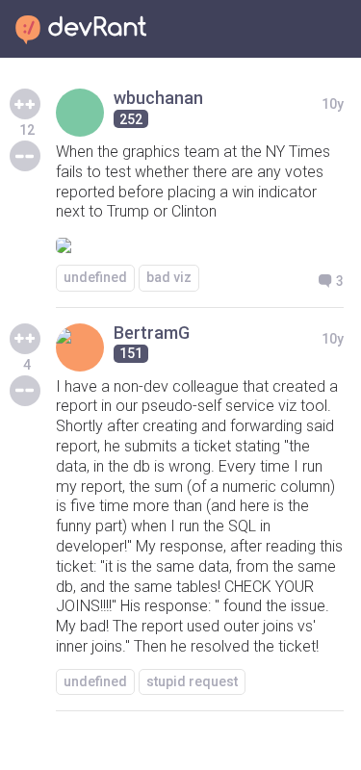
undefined (95, 277)
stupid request (192, 681)
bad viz (169, 277)
